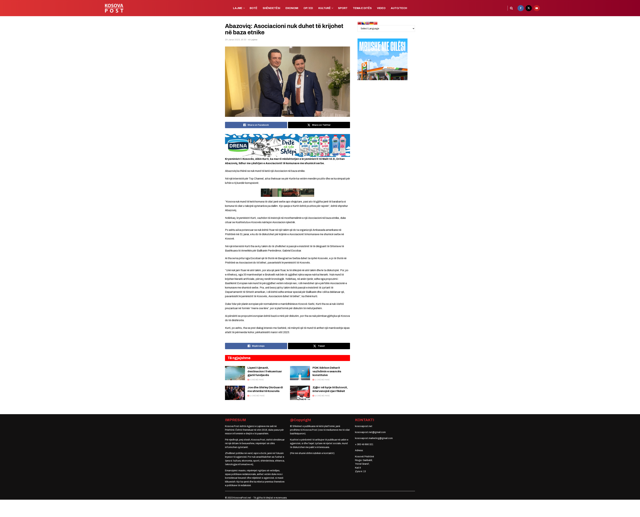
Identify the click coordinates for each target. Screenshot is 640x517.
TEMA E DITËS (362, 8)
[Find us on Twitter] (529, 8)
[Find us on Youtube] (537, 8)
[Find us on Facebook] (521, 8)
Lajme (254, 39)
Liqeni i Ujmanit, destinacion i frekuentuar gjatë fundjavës (265, 371)
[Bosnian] (364, 23)
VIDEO (381, 8)
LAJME (237, 8)
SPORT (343, 8)
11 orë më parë (322, 380)
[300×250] (383, 59)
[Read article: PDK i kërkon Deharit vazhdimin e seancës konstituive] (300, 373)
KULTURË (324, 8)
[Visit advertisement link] (287, 145)
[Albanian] (360, 23)
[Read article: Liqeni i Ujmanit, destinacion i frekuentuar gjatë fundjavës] (235, 373)
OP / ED (308, 8)
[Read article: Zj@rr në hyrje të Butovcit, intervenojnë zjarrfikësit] (300, 393)
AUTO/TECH (399, 8)
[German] (372, 23)
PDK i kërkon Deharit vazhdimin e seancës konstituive (326, 371)
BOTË (253, 8)
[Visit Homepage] (114, 8)
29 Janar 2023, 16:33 (235, 39)
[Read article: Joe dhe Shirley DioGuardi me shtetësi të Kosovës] (235, 393)
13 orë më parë (322, 396)
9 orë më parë (256, 380)
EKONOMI (292, 8)
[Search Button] (511, 8)
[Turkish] (376, 23)
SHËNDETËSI (271, 8)
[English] (368, 23)
